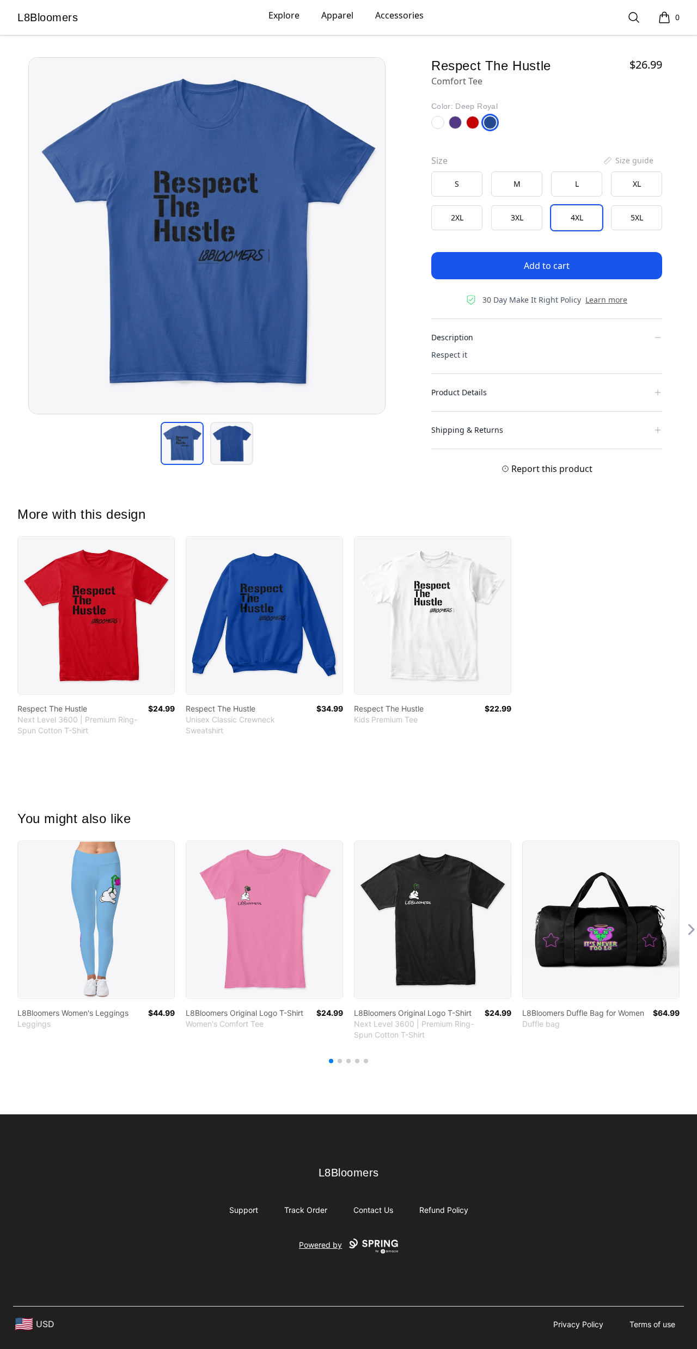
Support (243, 1210)
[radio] (456, 184)
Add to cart (547, 266)
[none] (627, 160)
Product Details (459, 392)
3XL (517, 217)
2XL (457, 217)
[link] (96, 615)
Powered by (320, 1244)
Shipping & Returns (467, 430)
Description (452, 337)
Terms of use (652, 1324)
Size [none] (439, 161)
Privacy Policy (578, 1324)
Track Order (305, 1210)
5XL (637, 217)
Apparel (337, 15)
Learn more (606, 300)
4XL (577, 217)
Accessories (399, 15)
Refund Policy (443, 1210)
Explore (283, 15)
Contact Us (373, 1210)
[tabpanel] (207, 235)
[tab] (182, 443)
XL (637, 184)
